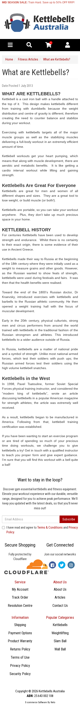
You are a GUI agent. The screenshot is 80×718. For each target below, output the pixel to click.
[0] (48, 46)
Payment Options (20, 633)
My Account (20, 589)
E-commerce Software (36, 702)
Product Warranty (20, 641)
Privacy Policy (20, 666)
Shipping (20, 625)
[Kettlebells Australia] (40, 23)
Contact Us (60, 605)
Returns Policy (20, 649)
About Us (60, 589)
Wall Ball (60, 649)
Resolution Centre (20, 605)
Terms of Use (20, 657)
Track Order (20, 597)
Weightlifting (60, 633)
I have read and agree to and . (42, 529)
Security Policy (20, 674)
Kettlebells (60, 625)
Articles (60, 597)
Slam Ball (60, 641)
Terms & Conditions (50, 527)
